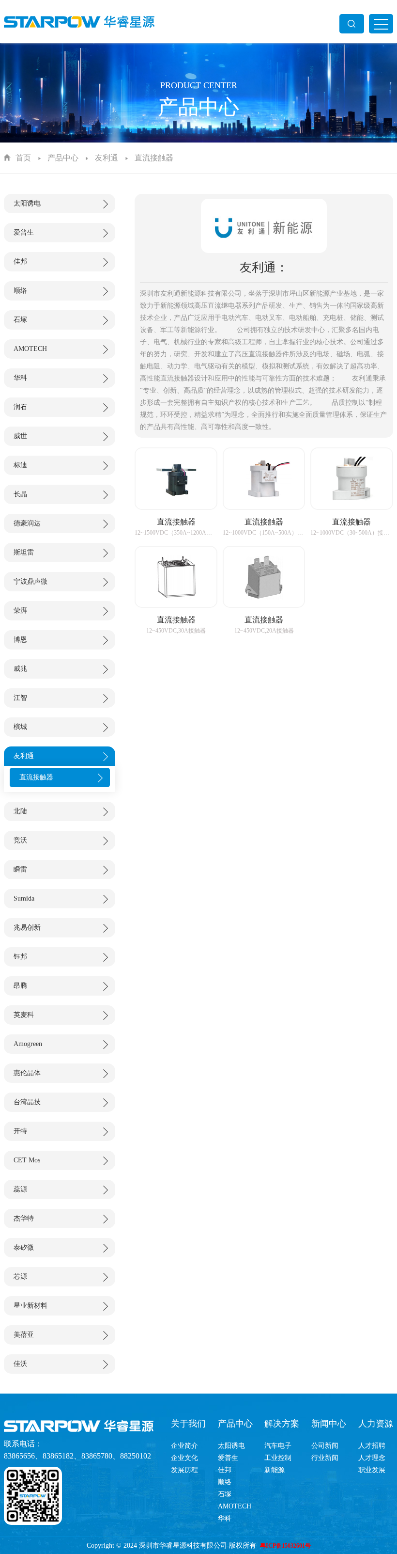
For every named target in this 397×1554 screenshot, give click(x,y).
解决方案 (281, 1423)
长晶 (20, 494)
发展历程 (184, 1470)
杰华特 (24, 1218)
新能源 (274, 1470)
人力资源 (375, 1423)
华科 (20, 377)
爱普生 (24, 232)
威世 (20, 436)
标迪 (20, 465)
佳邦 (20, 261)
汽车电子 (277, 1445)
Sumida (24, 898)
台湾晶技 (27, 1102)
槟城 (20, 726)
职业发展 (371, 1470)
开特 (20, 1131)
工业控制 (277, 1457)
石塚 (20, 319)
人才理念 (371, 1457)
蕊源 (20, 1189)
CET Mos (27, 1160)
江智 (20, 697)
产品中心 (62, 158)
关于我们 (188, 1423)
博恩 (20, 639)
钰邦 (20, 956)
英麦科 (24, 1014)
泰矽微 (24, 1247)
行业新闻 (324, 1457)
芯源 (20, 1276)
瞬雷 (20, 869)
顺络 (20, 290)
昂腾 (20, 985)
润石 (20, 407)
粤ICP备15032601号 (285, 1545)
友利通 (106, 158)
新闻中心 (328, 1423)
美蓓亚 (24, 1334)
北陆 (20, 811)
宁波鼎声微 (30, 581)
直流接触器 (154, 158)
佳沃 (20, 1363)
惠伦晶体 (27, 1073)
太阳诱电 (27, 203)
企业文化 (184, 1457)
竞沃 (20, 840)
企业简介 (184, 1445)
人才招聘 (371, 1445)
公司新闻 (324, 1445)
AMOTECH (30, 348)
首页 (23, 158)
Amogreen (28, 1043)
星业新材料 (30, 1305)
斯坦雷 (24, 552)
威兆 (20, 668)
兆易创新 (27, 927)
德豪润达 (27, 523)
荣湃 (20, 610)
